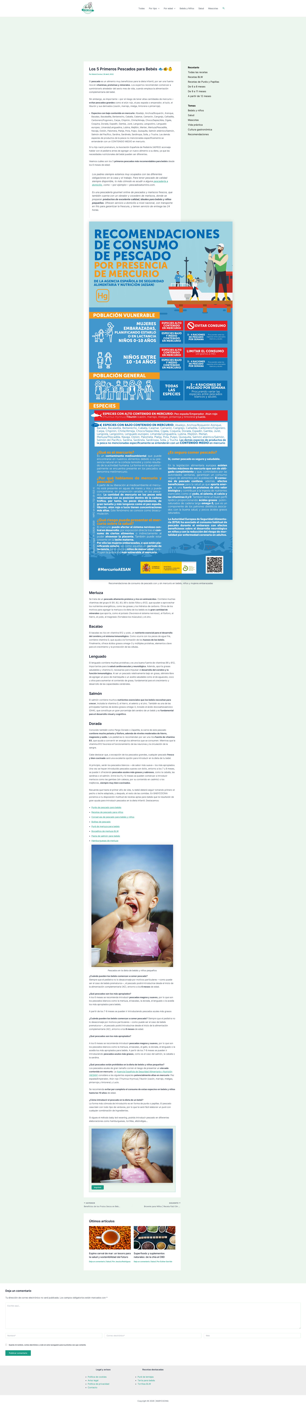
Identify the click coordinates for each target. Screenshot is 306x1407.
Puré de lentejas (146, 1377)
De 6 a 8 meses (196, 86)
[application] (158, 8)
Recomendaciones (198, 134)
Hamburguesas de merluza (104, 840)
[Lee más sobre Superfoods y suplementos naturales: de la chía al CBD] (154, 1237)
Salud (201, 8)
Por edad (168, 8)
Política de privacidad (98, 1384)
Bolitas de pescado (101, 822)
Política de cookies (97, 1377)
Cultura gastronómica (200, 129)
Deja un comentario (97, 1261)
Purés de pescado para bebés (106, 807)
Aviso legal (93, 1380)
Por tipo (153, 8)
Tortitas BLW (144, 1384)
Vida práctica (195, 124)
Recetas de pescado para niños (107, 812)
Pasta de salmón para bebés (105, 836)
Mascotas (213, 8)
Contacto (92, 1387)
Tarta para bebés (146, 1380)
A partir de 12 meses (199, 96)
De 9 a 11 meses (197, 91)
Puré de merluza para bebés (105, 826)
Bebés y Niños (187, 8)
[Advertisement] (153, 35)
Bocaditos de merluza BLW (105, 831)
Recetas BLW (195, 77)
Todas (141, 8)
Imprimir (97, 1187)
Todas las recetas (198, 72)
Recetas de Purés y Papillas (203, 81)
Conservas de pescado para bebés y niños (112, 817)
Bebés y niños (196, 110)
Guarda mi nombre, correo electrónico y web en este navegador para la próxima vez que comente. (47, 1345)
